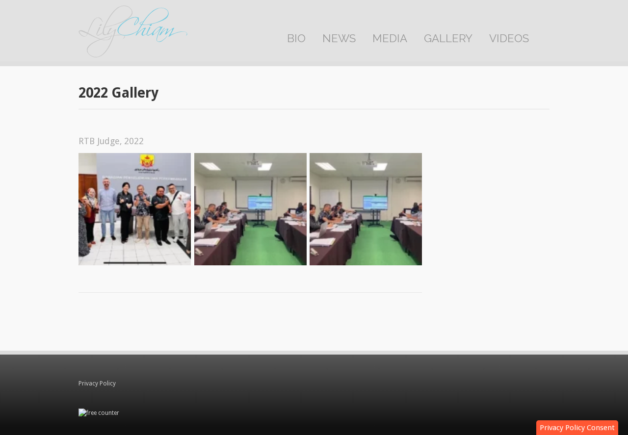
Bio (296, 38)
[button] (577, 427)
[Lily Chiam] (132, 33)
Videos (509, 38)
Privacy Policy (97, 383)
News (339, 38)
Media (389, 38)
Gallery (448, 38)
